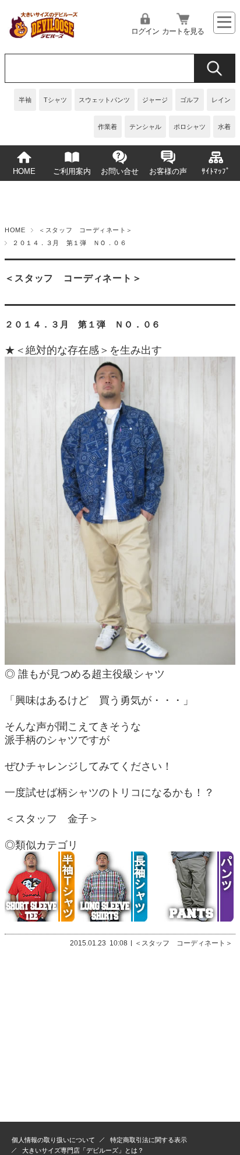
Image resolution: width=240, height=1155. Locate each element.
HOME (24, 172)
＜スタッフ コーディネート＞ (85, 229)
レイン (221, 99)
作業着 (107, 126)
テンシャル (145, 126)
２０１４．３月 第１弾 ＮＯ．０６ (83, 324)
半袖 (25, 99)
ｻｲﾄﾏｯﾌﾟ (216, 172)
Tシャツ (55, 99)
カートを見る (183, 31)
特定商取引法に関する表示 (148, 1139)
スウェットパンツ (104, 99)
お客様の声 (168, 172)
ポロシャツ (190, 126)
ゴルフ (189, 99)
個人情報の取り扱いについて (53, 1139)
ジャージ (155, 99)
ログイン (145, 31)
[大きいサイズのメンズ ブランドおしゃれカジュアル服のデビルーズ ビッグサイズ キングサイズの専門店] (43, 35)
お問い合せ (120, 172)
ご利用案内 (72, 172)
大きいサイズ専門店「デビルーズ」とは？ (83, 1150)
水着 (224, 126)
